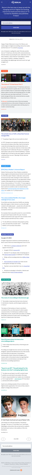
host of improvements (17, 272)
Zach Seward (18, 378)
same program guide (9, 254)
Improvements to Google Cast (12, 261)
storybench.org (4, 363)
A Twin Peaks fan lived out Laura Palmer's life (15, 420)
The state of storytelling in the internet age (15, 298)
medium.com (3, 319)
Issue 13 (16, 39)
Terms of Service (14, 467)
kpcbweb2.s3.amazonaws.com (7, 192)
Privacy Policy (21, 462)
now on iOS (17, 250)
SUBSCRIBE (16, 27)
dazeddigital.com (4, 432)
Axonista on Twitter (14, 464)
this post (4, 101)
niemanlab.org (4, 390)
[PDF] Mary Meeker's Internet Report (13, 169)
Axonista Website (24, 464)
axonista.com (3, 109)
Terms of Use (14, 462)
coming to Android (16, 245)
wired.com (3, 159)
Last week (4, 87)
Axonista (15, 13)
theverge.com (3, 227)
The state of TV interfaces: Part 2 (11, 84)
